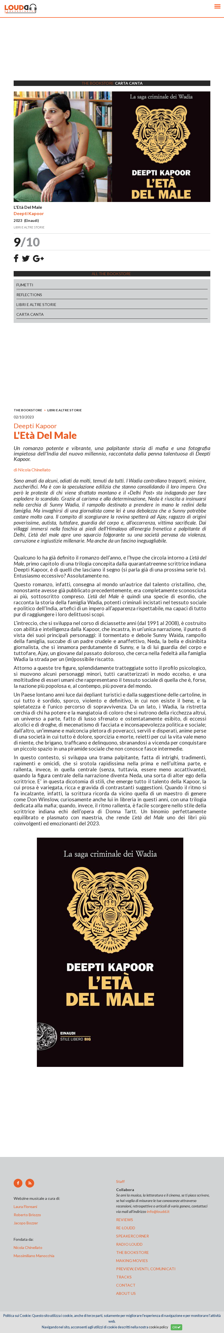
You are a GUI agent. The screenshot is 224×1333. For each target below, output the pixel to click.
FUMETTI (24, 284)
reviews (124, 1219)
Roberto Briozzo (27, 1214)
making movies (132, 1260)
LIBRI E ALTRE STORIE (36, 304)
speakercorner (132, 1236)
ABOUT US (126, 1293)
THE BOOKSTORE (28, 410)
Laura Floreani (26, 1206)
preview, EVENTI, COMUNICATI (146, 1268)
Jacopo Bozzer (26, 1223)
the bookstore (132, 1252)
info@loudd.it (158, 1211)
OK (174, 1327)
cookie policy (158, 1327)
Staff (120, 1181)
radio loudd (129, 1244)
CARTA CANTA (30, 314)
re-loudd (125, 1227)
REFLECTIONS (29, 294)
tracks (124, 1277)
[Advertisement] (112, 56)
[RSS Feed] (29, 1183)
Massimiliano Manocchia (34, 1255)
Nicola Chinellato (34, 469)
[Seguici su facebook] (18, 1183)
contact (125, 1285)
